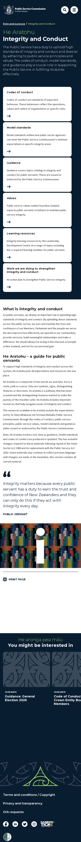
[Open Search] (65, 10)
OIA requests (13, 812)
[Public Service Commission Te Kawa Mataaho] (24, 10)
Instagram (34, 824)
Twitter (25, 824)
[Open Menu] (74, 10)
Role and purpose (14, 23)
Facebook (6, 824)
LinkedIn (15, 824)
